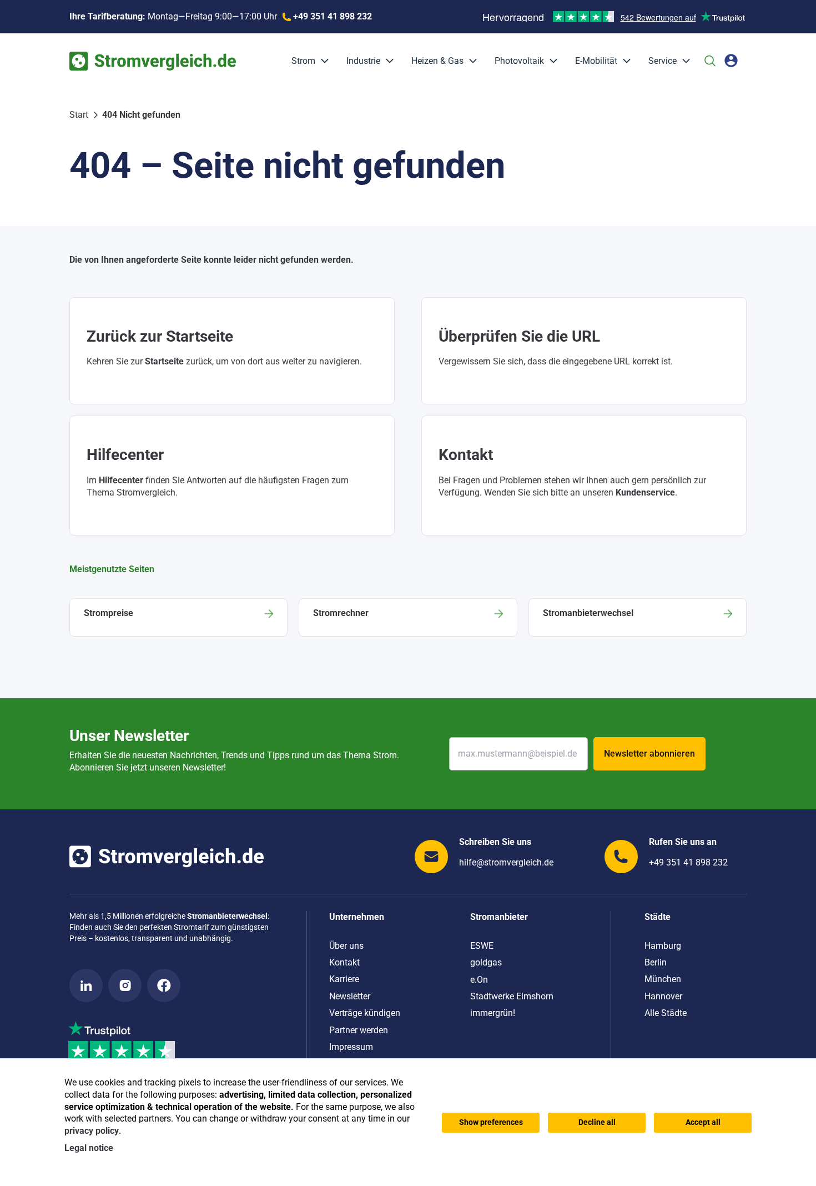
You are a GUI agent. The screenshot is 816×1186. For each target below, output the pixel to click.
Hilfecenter (121, 480)
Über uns (346, 945)
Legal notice (88, 1148)
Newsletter (349, 996)
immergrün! (492, 1013)
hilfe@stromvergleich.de (506, 862)
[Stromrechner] (407, 617)
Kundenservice (645, 492)
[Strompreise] (178, 617)
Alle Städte (665, 1013)
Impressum (351, 1047)
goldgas (486, 962)
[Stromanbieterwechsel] (637, 617)
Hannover (663, 996)
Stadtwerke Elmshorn (511, 996)
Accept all (703, 1122)
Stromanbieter (499, 917)
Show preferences (491, 1122)
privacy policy (91, 1130)
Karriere (344, 979)
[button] (322, 61)
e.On (479, 979)
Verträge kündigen (364, 1013)
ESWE (481, 945)
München (662, 979)
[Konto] (731, 61)
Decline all (597, 1122)
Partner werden (358, 1030)
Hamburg (662, 945)
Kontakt (344, 962)
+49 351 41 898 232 (688, 862)
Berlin (655, 962)
